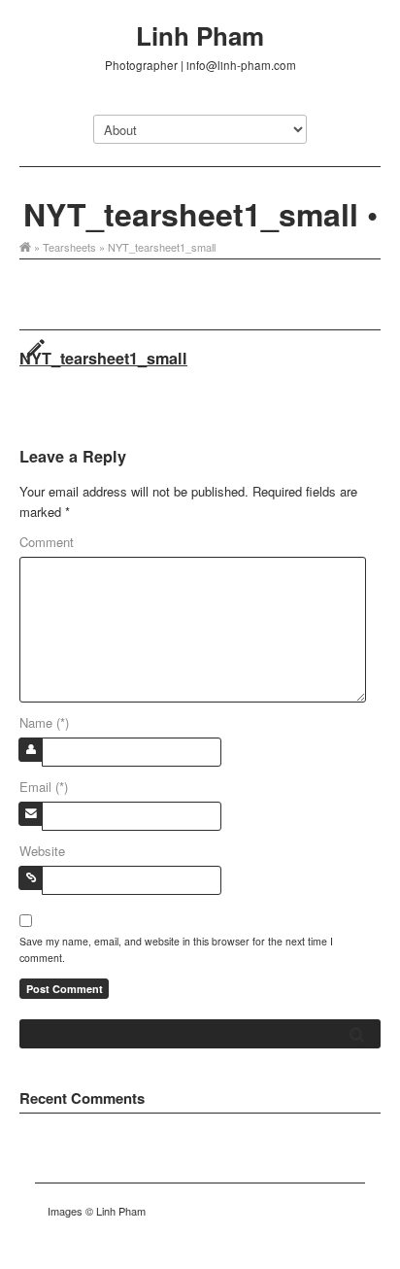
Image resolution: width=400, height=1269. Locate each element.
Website (42, 850)
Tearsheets (69, 247)
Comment (46, 541)
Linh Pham (200, 35)
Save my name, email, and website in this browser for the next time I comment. (176, 949)
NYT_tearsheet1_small (103, 358)
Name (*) (44, 722)
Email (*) (43, 786)
